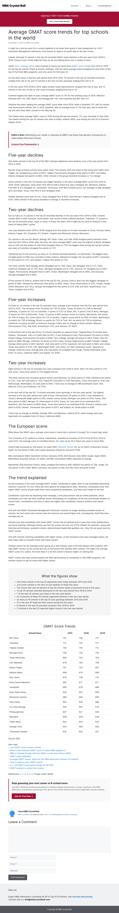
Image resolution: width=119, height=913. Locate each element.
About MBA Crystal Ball (28, 811)
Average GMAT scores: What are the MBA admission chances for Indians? (44, 759)
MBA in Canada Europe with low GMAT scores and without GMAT (40, 753)
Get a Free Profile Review (59, 21)
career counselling (50, 814)
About (88, 6)
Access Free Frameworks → (25, 144)
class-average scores (25, 66)
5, (30, 774)
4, (28, 774)
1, (20, 774)
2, (23, 774)
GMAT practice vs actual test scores (27, 768)
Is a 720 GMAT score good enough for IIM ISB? (31, 765)
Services (74, 6)
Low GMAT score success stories (25, 747)
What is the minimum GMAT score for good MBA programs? (38, 750)
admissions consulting (69, 814)
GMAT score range (81, 66)
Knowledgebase (104, 6)
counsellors (25, 814)
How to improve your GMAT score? (26, 762)
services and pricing (82, 897)
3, (25, 774)
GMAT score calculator (20, 756)
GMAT (100, 48)
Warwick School (65, 447)
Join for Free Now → (24, 796)
